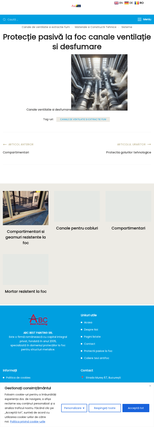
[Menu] (139, 19)
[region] (77, 404)
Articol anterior (21, 144)
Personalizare (73, 408)
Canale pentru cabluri (77, 228)
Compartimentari (16, 152)
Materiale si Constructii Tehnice (95, 27)
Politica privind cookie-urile (27, 421)
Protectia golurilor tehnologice (128, 152)
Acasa (88, 322)
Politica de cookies (18, 377)
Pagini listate (92, 337)
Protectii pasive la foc (98, 351)
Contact (89, 344)
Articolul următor (131, 144)
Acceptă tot (136, 408)
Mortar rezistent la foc (26, 291)
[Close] (150, 385)
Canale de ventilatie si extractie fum (46, 27)
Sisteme (127, 27)
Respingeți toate (105, 408)
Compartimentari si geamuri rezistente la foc (25, 237)
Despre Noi (91, 329)
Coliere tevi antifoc (96, 358)
